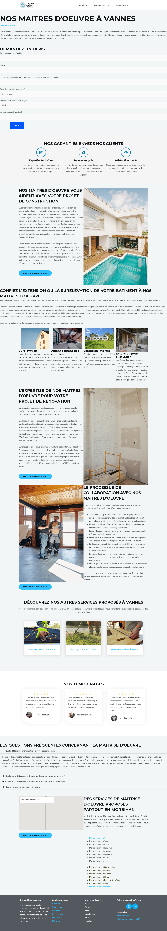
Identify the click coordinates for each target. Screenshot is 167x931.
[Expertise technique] (41, 152)
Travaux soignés (83, 160)
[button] (21, 641)
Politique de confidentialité (128, 919)
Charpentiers (58, 907)
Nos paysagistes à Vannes (42, 649)
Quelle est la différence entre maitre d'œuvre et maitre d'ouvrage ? (35, 781)
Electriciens (57, 917)
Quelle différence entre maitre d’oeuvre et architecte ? (30, 751)
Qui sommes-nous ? (103, 5)
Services (83, 5)
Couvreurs (56, 903)
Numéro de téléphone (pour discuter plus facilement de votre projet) (29, 77)
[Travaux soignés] (83, 152)
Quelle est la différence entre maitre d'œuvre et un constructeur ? (35, 776)
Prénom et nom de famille (11, 53)
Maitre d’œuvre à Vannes (99, 838)
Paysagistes (57, 914)
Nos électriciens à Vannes (125, 652)
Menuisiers (57, 921)
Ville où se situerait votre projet (13, 100)
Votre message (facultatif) (11, 112)
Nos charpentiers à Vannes (83, 649)
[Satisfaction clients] (126, 152)
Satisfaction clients (125, 160)
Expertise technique (41, 160)
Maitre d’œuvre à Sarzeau (100, 887)
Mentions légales (124, 915)
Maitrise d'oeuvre (7, 25)
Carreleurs (56, 910)
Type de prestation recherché (12, 89)
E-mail (2, 65)
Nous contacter (123, 5)
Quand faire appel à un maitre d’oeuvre (22, 787)
